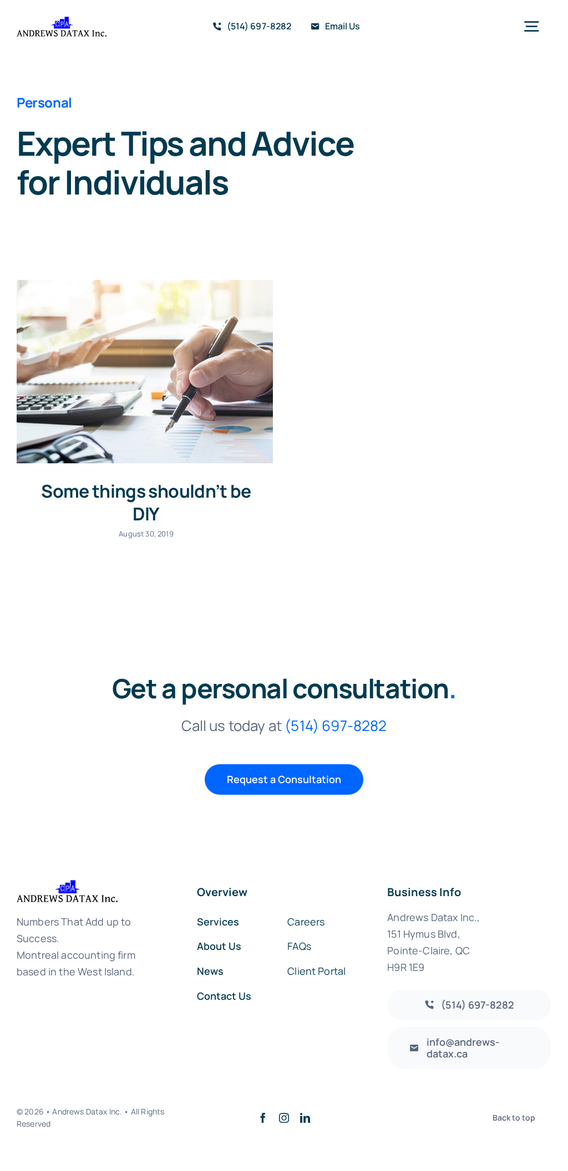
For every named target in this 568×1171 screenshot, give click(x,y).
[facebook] (263, 1118)
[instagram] (284, 1118)
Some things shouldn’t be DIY (146, 502)
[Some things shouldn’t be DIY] (145, 371)
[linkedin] (305, 1118)
